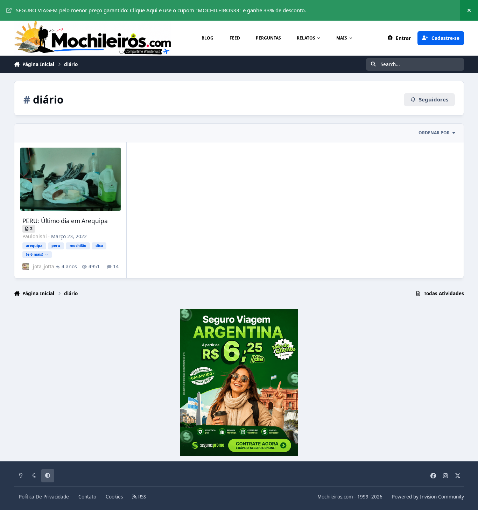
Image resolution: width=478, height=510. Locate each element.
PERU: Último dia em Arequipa (65, 221)
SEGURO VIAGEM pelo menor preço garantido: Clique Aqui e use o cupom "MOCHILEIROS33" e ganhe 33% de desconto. (161, 10)
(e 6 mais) (34, 254)
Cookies (114, 497)
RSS (141, 497)
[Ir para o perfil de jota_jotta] (25, 266)
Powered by (428, 497)
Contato (87, 497)
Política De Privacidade (44, 497)
